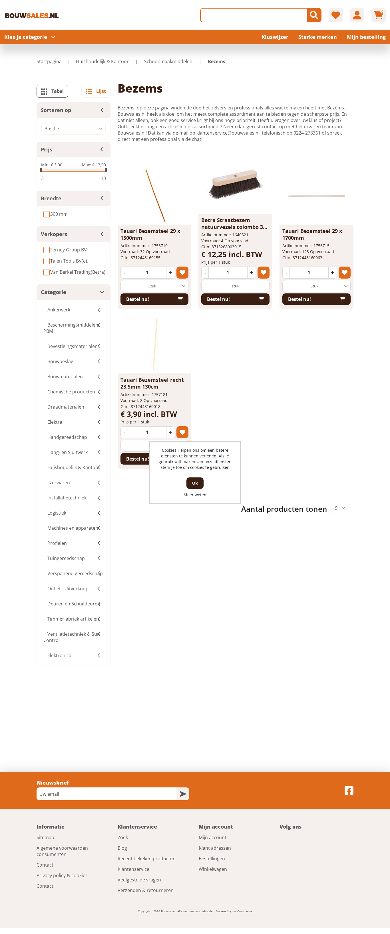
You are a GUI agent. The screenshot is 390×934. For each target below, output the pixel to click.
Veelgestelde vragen (139, 880)
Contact (45, 865)
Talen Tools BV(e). (69, 261)
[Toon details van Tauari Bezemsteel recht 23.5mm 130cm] (154, 344)
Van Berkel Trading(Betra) (77, 272)
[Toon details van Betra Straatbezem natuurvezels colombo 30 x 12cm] (235, 185)
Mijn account (212, 837)
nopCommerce (242, 911)
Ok (195, 483)
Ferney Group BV (68, 250)
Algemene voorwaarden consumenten (62, 851)
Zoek (123, 837)
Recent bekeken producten (147, 858)
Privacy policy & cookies (62, 875)
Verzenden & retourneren (146, 890)
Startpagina (49, 61)
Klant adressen (215, 848)
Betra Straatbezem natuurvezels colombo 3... (234, 223)
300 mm (59, 214)
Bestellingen (212, 858)
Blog (122, 848)
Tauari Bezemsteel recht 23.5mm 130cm (152, 383)
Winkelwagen (213, 869)
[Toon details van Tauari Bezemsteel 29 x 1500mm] (154, 196)
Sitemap (45, 837)
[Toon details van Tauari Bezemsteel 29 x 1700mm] (316, 196)
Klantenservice (133, 869)
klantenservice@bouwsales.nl (228, 133)
